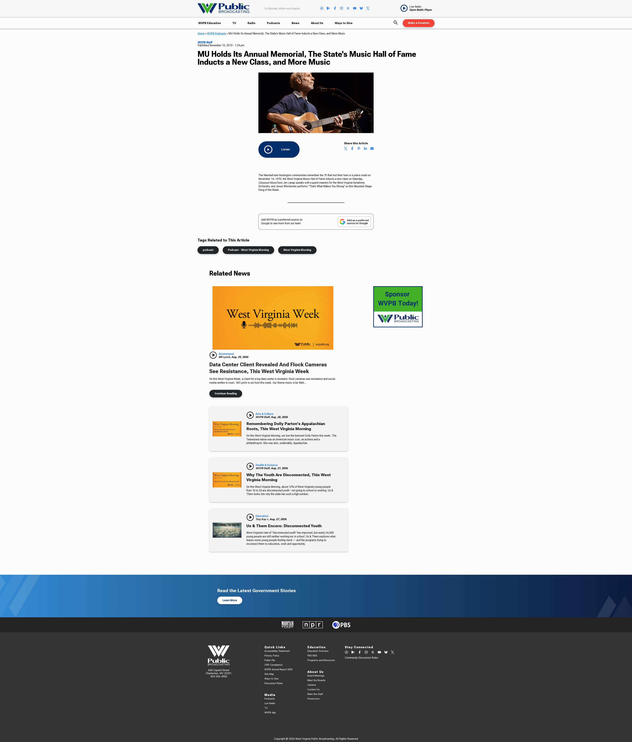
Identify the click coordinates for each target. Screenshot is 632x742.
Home (201, 33)
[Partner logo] (287, 624)
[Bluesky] (361, 8)
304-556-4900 (218, 676)
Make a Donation (418, 23)
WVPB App (270, 712)
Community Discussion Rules (361, 657)
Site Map (269, 674)
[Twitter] (367, 8)
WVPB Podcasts (216, 33)
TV (234, 23)
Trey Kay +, (263, 519)
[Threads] (348, 8)
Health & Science (267, 465)
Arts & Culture (264, 413)
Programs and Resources (321, 660)
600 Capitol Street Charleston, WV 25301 (219, 672)
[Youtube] (354, 8)
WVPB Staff (205, 42)
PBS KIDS (312, 655)
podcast (208, 250)
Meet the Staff (315, 694)
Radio (251, 23)
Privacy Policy (271, 655)
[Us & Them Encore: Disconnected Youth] (227, 530)
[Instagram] (341, 8)
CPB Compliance (273, 665)
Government (226, 353)
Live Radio (269, 703)
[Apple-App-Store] (321, 8)
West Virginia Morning (297, 250)
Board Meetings (315, 675)
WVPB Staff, (263, 417)
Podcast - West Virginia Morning (248, 250)
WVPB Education (209, 23)
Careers (311, 685)
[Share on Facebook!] (352, 148)
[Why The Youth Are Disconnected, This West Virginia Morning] (227, 480)
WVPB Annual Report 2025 (278, 669)
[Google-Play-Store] (328, 8)
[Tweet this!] (345, 148)
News (295, 23)
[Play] (213, 355)
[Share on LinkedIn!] (365, 148)
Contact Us (313, 689)
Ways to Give (344, 23)
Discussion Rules (273, 683)
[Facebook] (335, 8)
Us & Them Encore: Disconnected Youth (284, 526)
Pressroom (313, 698)
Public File (269, 660)
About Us (317, 23)
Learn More (230, 600)
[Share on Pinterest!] (358, 148)
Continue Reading (226, 393)
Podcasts (273, 23)
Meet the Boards (316, 680)
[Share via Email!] (372, 148)
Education (262, 516)
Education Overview (318, 651)
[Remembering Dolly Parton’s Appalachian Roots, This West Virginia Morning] (227, 429)
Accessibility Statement (277, 651)
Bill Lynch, (225, 357)
